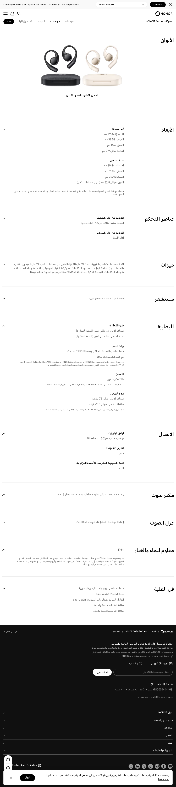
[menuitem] (3, 129)
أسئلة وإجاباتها (25, 22)
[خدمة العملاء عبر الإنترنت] (8, 768)
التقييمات (41, 22)
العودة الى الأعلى (11, 631)
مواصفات (55, 22)
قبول (27, 778)
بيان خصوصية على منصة (137, 656)
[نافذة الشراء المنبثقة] (8, 759)
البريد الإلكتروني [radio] (159, 663)
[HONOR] (164, 631)
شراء (9, 21)
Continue (157, 4)
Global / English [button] (106, 4)
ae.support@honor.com (157, 697)
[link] (170, 766)
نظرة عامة (69, 22)
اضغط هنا (163, 779)
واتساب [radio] (133, 663)
